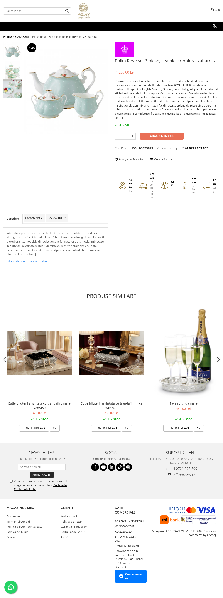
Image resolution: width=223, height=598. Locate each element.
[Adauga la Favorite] (55, 428)
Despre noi (13, 516)
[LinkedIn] (111, 467)
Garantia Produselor (74, 527)
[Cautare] (67, 11)
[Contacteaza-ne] (215, 26)
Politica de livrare (18, 532)
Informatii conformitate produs (27, 261)
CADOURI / (23, 36)
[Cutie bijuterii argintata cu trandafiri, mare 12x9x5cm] (39, 353)
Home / (9, 36)
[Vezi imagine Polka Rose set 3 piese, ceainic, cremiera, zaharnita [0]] (12, 51)
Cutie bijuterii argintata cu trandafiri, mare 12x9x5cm (39, 405)
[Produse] (7, 27)
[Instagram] (128, 467)
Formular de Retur (72, 532)
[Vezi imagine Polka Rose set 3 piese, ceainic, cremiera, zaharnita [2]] (12, 88)
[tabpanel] (66, 91)
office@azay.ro (183, 474)
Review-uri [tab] (57, 218)
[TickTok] (120, 467)
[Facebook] (95, 467)
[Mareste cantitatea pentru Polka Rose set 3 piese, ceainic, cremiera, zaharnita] (132, 136)
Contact (12, 537)
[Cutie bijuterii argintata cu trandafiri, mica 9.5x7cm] (111, 353)
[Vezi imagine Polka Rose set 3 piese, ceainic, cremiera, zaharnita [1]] (12, 70)
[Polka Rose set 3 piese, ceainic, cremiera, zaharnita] (66, 91)
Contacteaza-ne (133, 576)
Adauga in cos (162, 136)
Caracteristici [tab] (34, 218)
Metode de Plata (71, 516)
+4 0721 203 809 (183, 468)
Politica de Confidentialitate (24, 527)
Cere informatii (163, 159)
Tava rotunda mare (184, 403)
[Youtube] (103, 467)
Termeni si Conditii (18, 522)
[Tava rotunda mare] (183, 353)
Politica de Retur (71, 522)
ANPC (64, 537)
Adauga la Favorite (130, 159)
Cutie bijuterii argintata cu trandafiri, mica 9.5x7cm (111, 405)
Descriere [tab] (13, 219)
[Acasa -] (99, 11)
